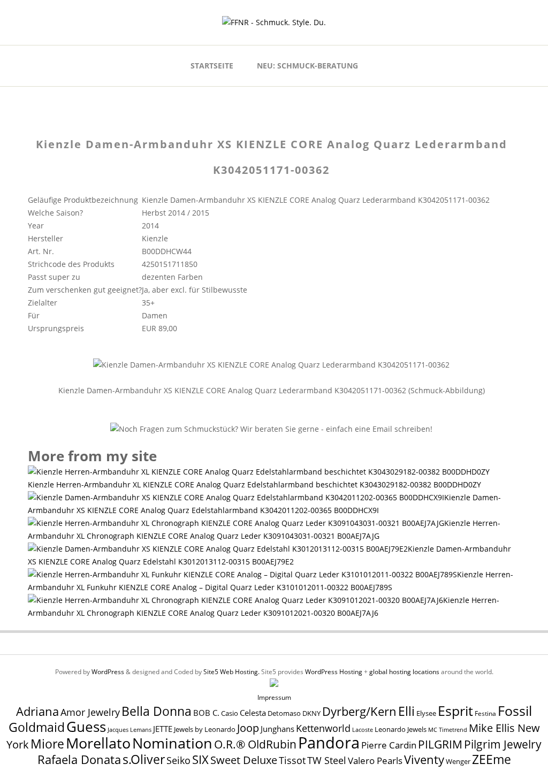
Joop (248, 727)
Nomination (172, 743)
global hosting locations (404, 671)
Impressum (274, 697)
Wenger (458, 761)
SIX (200, 759)
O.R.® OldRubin (255, 744)
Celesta (253, 713)
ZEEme (491, 759)
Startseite (212, 65)
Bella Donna (156, 711)
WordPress (108, 671)
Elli (406, 711)
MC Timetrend (447, 729)
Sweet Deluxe (243, 759)
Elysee (426, 713)
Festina (485, 713)
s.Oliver (144, 759)
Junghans (277, 729)
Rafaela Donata (79, 759)
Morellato (98, 743)
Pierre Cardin (388, 745)
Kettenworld (323, 728)
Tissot (292, 760)
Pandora (329, 742)
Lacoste (362, 730)
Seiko (178, 760)
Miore (47, 744)
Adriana (37, 711)
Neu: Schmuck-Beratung (307, 65)
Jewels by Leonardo (204, 729)
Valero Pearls (375, 760)
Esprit (455, 710)
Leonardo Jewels (401, 729)
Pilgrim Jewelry (503, 744)
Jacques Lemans (129, 729)
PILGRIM (440, 744)
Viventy (424, 759)
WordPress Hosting (333, 671)
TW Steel (326, 760)
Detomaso (284, 713)
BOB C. (206, 712)
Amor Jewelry (90, 712)
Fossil (515, 710)
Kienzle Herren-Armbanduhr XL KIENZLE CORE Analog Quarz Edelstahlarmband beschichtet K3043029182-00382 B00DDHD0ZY (254, 484)
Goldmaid (37, 727)
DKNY (311, 713)
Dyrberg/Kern (359, 711)
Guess (86, 726)
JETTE (162, 729)
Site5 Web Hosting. (231, 671)
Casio (229, 713)
